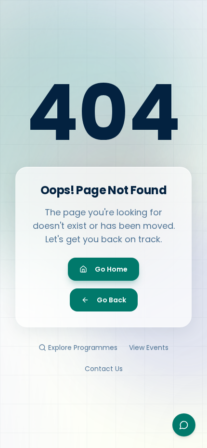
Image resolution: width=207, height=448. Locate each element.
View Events (148, 347)
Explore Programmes (82, 347)
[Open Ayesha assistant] (183, 424)
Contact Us (104, 368)
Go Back (111, 300)
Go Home (111, 269)
